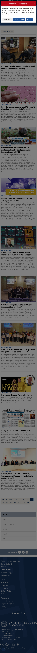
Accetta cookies (19, 19)
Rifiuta (29, 19)
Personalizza (7, 19)
